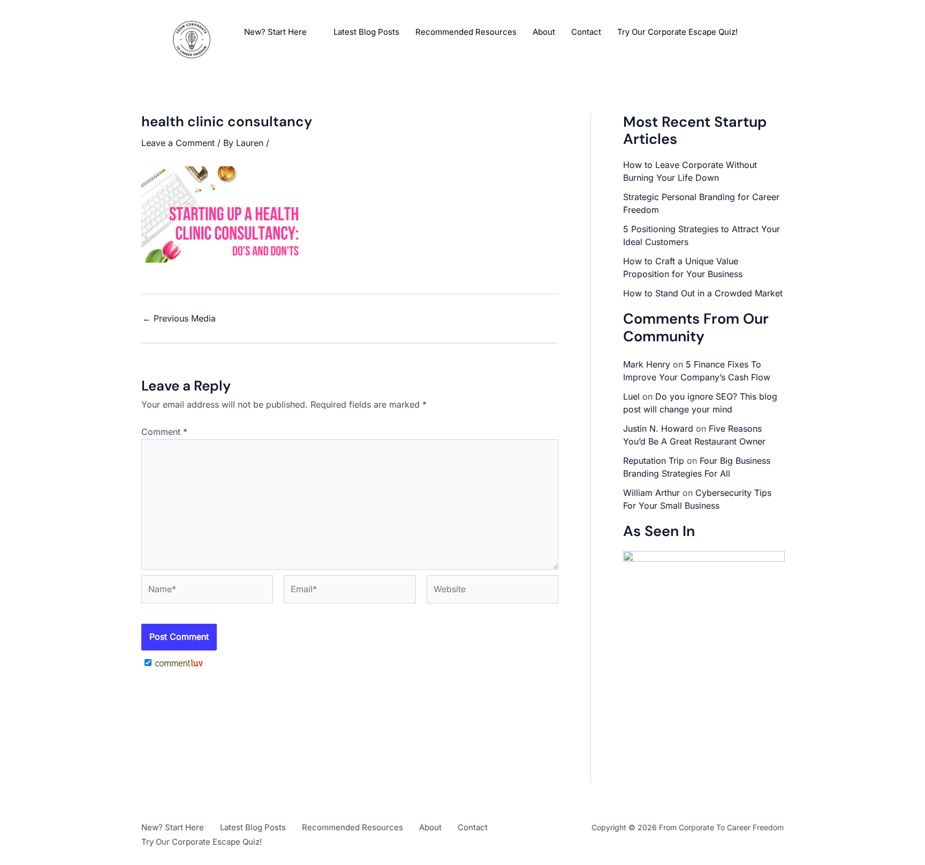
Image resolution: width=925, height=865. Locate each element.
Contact (586, 32)
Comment (164, 431)
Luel (631, 396)
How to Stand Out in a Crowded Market (703, 293)
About (544, 32)
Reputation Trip (653, 460)
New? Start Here (275, 32)
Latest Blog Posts (366, 32)
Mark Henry (646, 364)
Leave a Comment (178, 142)
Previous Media (179, 318)
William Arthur (651, 492)
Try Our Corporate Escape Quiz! (677, 32)
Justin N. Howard (658, 428)
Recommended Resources (466, 32)
